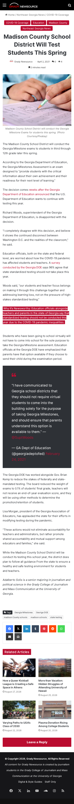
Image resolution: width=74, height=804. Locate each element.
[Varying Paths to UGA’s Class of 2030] (19, 710)
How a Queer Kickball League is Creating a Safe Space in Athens (18, 684)
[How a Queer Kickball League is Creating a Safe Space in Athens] (19, 667)
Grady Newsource (23, 61)
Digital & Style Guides (30, 781)
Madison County (58, 22)
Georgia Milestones (24, 612)
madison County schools (15, 617)
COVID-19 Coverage (58, 14)
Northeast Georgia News (31, 14)
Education (38, 22)
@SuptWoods (22, 437)
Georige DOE (42, 612)
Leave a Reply (37, 742)
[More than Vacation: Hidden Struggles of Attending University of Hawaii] (54, 667)
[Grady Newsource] (23, 5)
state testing (56, 617)
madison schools (39, 617)
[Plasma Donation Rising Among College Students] (54, 710)
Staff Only (50, 781)
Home (11, 14)
